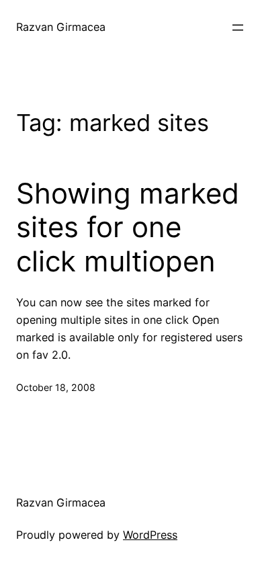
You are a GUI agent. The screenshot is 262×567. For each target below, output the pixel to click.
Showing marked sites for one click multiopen (127, 227)
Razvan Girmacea (60, 27)
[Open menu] (238, 27)
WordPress (150, 534)
